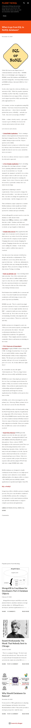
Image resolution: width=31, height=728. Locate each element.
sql (23, 508)
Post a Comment (12, 664)
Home (4, 16)
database (10, 508)
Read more (25, 611)
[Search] (24, 3)
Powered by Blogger (16, 723)
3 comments (11, 611)
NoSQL (15, 508)
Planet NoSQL (9, 3)
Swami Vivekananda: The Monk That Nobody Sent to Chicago (14, 643)
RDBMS (20, 508)
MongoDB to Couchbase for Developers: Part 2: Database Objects (15, 591)
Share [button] (4, 510)
